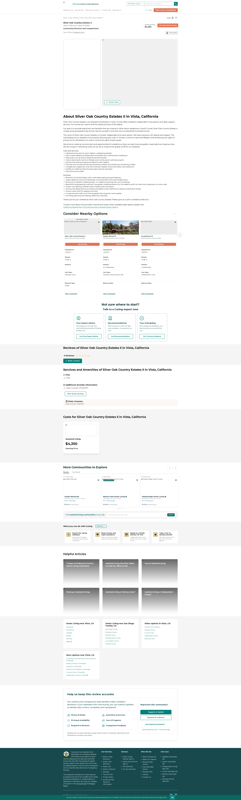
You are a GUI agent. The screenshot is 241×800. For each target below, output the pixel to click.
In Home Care (149, 633)
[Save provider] (176, 17)
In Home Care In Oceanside (75, 672)
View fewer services (75, 394)
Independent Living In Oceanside (77, 675)
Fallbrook (69, 641)
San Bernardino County (113, 638)
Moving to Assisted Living (78, 592)
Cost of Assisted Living (155, 563)
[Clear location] (165, 514)
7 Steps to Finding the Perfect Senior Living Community (79, 564)
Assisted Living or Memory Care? (120, 592)
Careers (145, 774)
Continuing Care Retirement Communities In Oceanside (81, 659)
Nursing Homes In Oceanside (76, 663)
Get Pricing (82, 244)
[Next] (175, 468)
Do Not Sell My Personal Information (108, 782)
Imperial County (110, 644)
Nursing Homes (150, 630)
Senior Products (109, 769)
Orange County (110, 635)
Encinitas (69, 639)
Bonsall (68, 636)
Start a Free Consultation (166, 10)
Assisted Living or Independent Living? (159, 593)
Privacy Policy (108, 777)
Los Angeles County (112, 641)
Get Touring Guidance (152, 336)
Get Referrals (128, 766)
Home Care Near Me (170, 771)
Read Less (100, 526)
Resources (107, 766)
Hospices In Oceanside (73, 666)
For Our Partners (129, 769)
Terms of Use (81, 784)
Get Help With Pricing (168, 25)
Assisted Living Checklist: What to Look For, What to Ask (120, 564)
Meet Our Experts (149, 759)
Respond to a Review (155, 717)
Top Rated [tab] (76, 472)
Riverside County (111, 632)
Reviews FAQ (147, 772)
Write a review (74, 361)
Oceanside (69, 627)
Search (171, 515)
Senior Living (67, 18)
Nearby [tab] (66, 472)
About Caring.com (149, 757)
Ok (172, 797)
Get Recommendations (120, 336)
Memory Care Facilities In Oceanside (78, 669)
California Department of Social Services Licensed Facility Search (90, 207)
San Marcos (70, 630)
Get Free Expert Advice (88, 336)
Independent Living (151, 636)
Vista (81, 18)
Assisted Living (79, 32)
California (76, 18)
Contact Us (147, 777)
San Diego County (111, 629)
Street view (113, 102)
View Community (71, 294)
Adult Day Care (149, 639)
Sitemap (106, 772)
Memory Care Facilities (152, 627)
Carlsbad (69, 633)
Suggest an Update (156, 712)
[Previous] (170, 468)
